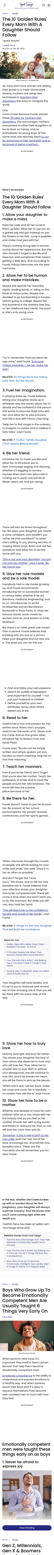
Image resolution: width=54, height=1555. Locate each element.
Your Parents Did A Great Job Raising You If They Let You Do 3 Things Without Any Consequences (28, 1253)
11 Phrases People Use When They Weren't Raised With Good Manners (25, 953)
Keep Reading (27, 1527)
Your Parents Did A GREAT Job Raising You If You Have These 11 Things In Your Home (26, 963)
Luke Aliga (7, 1317)
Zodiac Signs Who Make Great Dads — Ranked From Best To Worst (26, 945)
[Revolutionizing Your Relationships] (27, 4)
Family (15, 13)
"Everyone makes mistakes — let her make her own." (25, 365)
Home (5, 13)
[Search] (43, 5)
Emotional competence (17, 1375)
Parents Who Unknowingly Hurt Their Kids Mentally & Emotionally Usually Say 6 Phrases (28, 1242)
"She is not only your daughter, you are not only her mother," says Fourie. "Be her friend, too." (26, 563)
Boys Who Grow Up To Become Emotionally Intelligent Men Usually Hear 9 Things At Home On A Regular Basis (28, 1264)
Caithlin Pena (8, 45)
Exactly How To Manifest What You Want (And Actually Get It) (28, 972)
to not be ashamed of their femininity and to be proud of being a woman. (26, 140)
